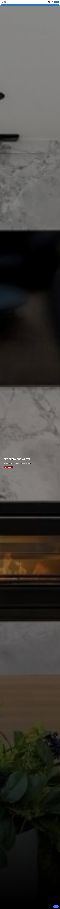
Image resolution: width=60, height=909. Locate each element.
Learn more (8, 467)
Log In (56, 1)
